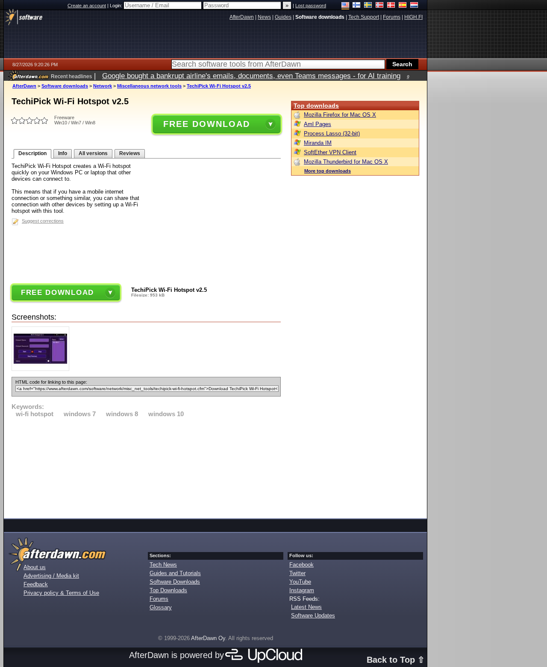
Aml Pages (317, 124)
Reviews (129, 153)
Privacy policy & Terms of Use (61, 593)
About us (35, 567)
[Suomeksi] (357, 5)
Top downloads (316, 105)
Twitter (297, 573)
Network (102, 85)
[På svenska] (368, 5)
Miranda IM (318, 143)
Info (62, 153)
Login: (117, 5)
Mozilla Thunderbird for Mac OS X (346, 162)
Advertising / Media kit (51, 576)
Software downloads (64, 85)
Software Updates (313, 615)
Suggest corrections (43, 220)
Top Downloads (168, 590)
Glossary (161, 607)
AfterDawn (24, 85)
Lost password (310, 5)
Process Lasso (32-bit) (332, 133)
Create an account (87, 5)
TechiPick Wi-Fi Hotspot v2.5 (219, 85)
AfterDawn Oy (208, 638)
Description (32, 153)
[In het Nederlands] (414, 5)
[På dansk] (391, 5)
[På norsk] (380, 5)
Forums (159, 599)
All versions (93, 153)
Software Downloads (175, 582)
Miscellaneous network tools (149, 85)
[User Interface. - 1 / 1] (43, 369)
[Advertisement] (146, 466)
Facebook (301, 564)
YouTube (300, 582)
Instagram (301, 590)
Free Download (206, 124)
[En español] (403, 5)
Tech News (163, 564)
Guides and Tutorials (175, 573)
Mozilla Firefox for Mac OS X (340, 115)
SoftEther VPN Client (330, 152)
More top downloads (327, 170)
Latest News (306, 607)
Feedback (36, 584)
